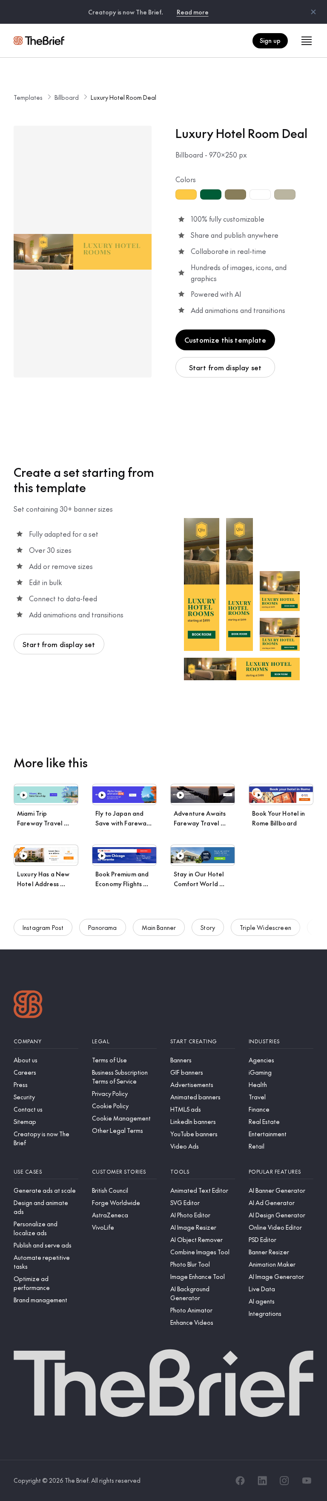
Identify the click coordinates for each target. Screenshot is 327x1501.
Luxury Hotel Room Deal (123, 97)
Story (208, 927)
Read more (193, 12)
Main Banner (159, 927)
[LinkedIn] (262, 1480)
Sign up (270, 40)
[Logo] (28, 1005)
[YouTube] (306, 1480)
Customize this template (225, 339)
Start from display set (225, 367)
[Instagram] (284, 1480)
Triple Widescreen (265, 927)
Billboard (66, 97)
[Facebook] (240, 1480)
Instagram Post (43, 927)
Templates (28, 97)
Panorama (102, 927)
